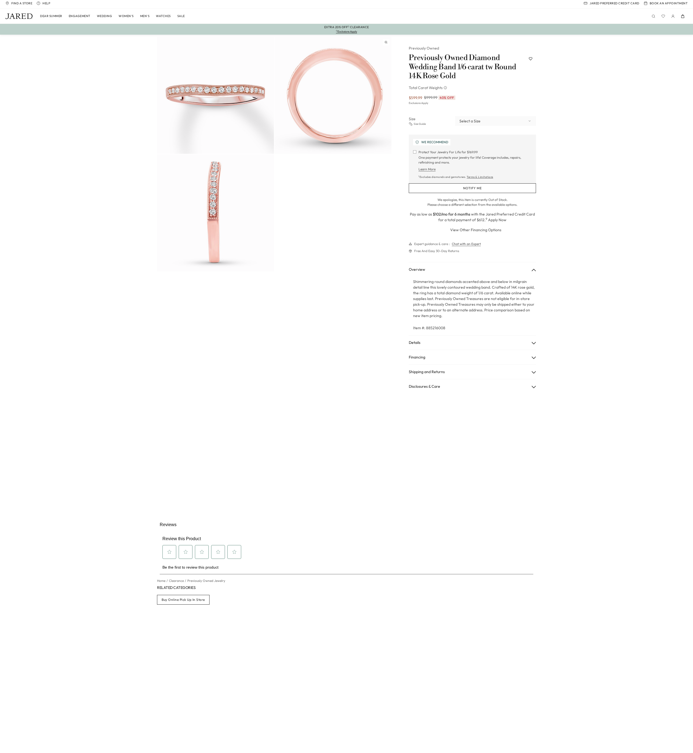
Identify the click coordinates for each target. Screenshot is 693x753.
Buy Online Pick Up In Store (183, 600)
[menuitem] (51, 16)
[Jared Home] (18, 16)
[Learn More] (446, 87)
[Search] (653, 16)
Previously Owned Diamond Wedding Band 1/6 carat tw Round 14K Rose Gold (462, 67)
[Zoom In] (386, 42)
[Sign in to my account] (673, 16)
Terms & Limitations (480, 177)
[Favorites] (663, 16)
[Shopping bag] (683, 16)
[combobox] (495, 121)
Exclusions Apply (418, 103)
